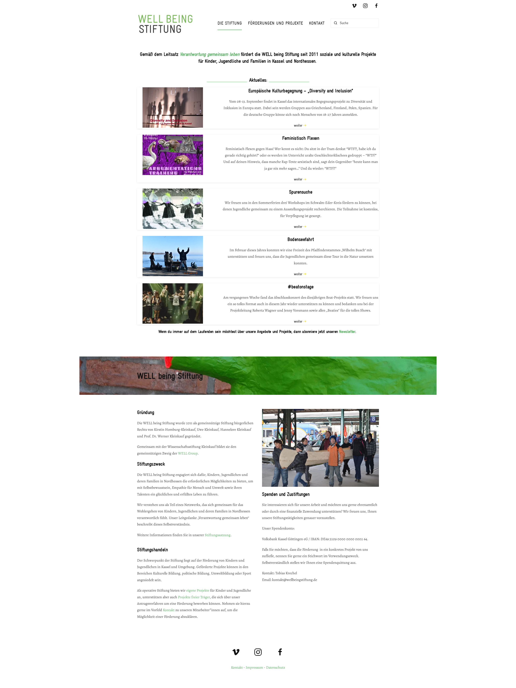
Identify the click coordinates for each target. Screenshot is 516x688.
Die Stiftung (229, 23)
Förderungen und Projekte (275, 23)
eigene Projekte (197, 590)
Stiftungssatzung (217, 535)
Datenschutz (275, 667)
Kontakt (317, 23)
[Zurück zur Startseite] (167, 23)
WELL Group (188, 453)
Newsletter (347, 331)
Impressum (254, 667)
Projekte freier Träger (194, 597)
